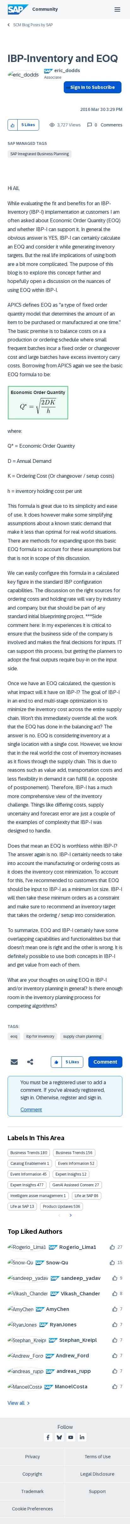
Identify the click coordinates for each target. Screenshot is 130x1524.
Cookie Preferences (32, 1508)
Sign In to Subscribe (92, 87)
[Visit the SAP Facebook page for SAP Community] (47, 1437)
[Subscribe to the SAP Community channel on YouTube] (70, 1437)
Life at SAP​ (19, 1206)
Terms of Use (98, 1456)
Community (45, 9)
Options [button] (67, 98)
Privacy (32, 1456)
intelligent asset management (36, 1196)
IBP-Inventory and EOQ (63, 58)
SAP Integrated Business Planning (39, 154)
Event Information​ (25, 1174)
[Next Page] (70, 1215)
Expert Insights (68, 1174)
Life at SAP (84, 1196)
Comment (31, 1109)
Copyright (32, 1474)
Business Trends (24, 1153)
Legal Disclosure (97, 1474)
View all (16, 1403)
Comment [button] (105, 1062)
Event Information (73, 1163)
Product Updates (58, 1206)
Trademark (32, 1491)
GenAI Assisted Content (73, 1185)
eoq (13, 1036)
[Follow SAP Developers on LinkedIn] (82, 1437)
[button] (13, 125)
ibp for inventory (40, 1036)
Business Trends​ (70, 1153)
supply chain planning (82, 1036)
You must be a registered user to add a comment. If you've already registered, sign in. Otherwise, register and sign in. (63, 1090)
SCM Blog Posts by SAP (33, 25)
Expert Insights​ (23, 1185)
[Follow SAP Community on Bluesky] (59, 1437)
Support (97, 1491)
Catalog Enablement (28, 1163)
